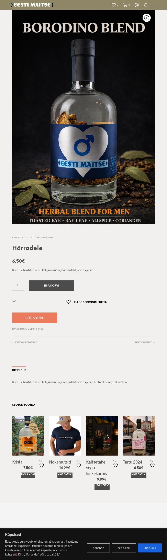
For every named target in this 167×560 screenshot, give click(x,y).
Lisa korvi (65, 474)
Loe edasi (28, 474)
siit (15, 554)
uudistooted (45, 237)
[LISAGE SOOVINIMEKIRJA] (42, 464)
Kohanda (98, 548)
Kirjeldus (19, 370)
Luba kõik (150, 548)
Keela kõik (124, 548)
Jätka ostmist (35, 318)
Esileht (16, 237)
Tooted (28, 237)
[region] (83, 544)
